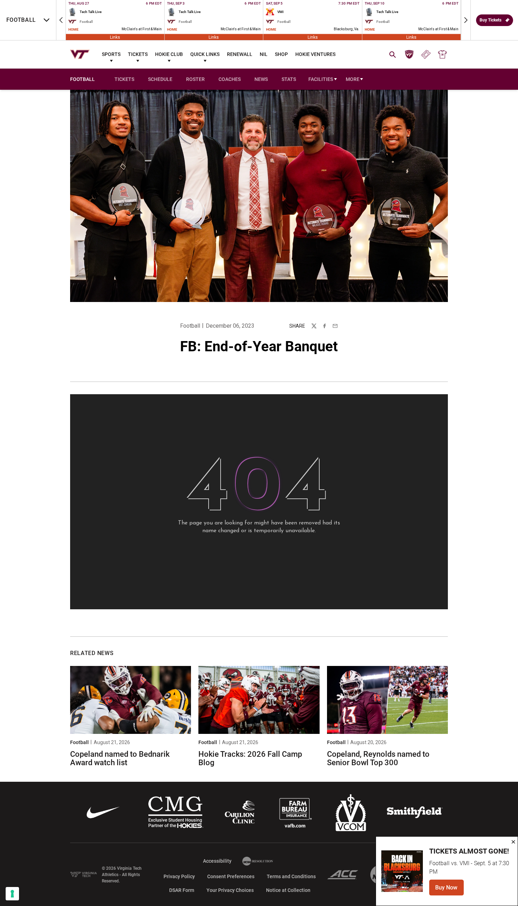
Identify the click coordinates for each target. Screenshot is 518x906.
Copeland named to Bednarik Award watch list (119, 758)
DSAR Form (181, 890)
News (261, 79)
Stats (289, 79)
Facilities (320, 79)
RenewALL (239, 54)
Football (190, 325)
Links (115, 36)
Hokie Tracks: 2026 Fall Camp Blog (250, 758)
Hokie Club (169, 54)
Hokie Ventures (315, 54)
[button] (61, 20)
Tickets (138, 54)
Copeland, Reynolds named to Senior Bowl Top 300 (378, 758)
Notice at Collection (288, 890)
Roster (195, 79)
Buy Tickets (490, 20)
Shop (281, 54)
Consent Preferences (230, 876)
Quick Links (205, 54)
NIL (263, 54)
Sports (111, 54)
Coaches (229, 79)
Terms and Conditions (291, 876)
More (352, 79)
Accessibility (217, 861)
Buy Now (449, 889)
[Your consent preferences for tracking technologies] (12, 893)
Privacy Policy (179, 876)
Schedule (160, 79)
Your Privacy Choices (230, 890)
